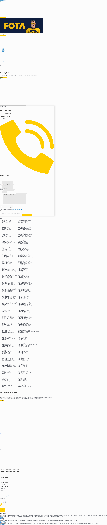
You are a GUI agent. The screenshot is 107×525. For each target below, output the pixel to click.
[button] (27, 65)
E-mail (1, 183)
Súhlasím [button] (5, 507)
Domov (3, 43)
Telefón (1, 184)
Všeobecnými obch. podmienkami (17, 210)
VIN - (8, 193)
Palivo (1, 188)
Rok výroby (1, 190)
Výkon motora (2, 189)
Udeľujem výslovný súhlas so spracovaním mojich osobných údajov (11, 213)
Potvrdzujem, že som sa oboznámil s (12, 209)
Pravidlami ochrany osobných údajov (17, 209)
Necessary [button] (1, 517)
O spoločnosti (4, 45)
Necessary (2, 518)
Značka (1, 185)
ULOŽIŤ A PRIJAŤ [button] (2, 524)
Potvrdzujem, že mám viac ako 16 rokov (7, 212)
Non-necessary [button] (2, 521)
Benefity (3, 44)
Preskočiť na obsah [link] (3, 0)
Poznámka (1, 203)
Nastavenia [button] (1, 507)
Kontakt (3, 46)
